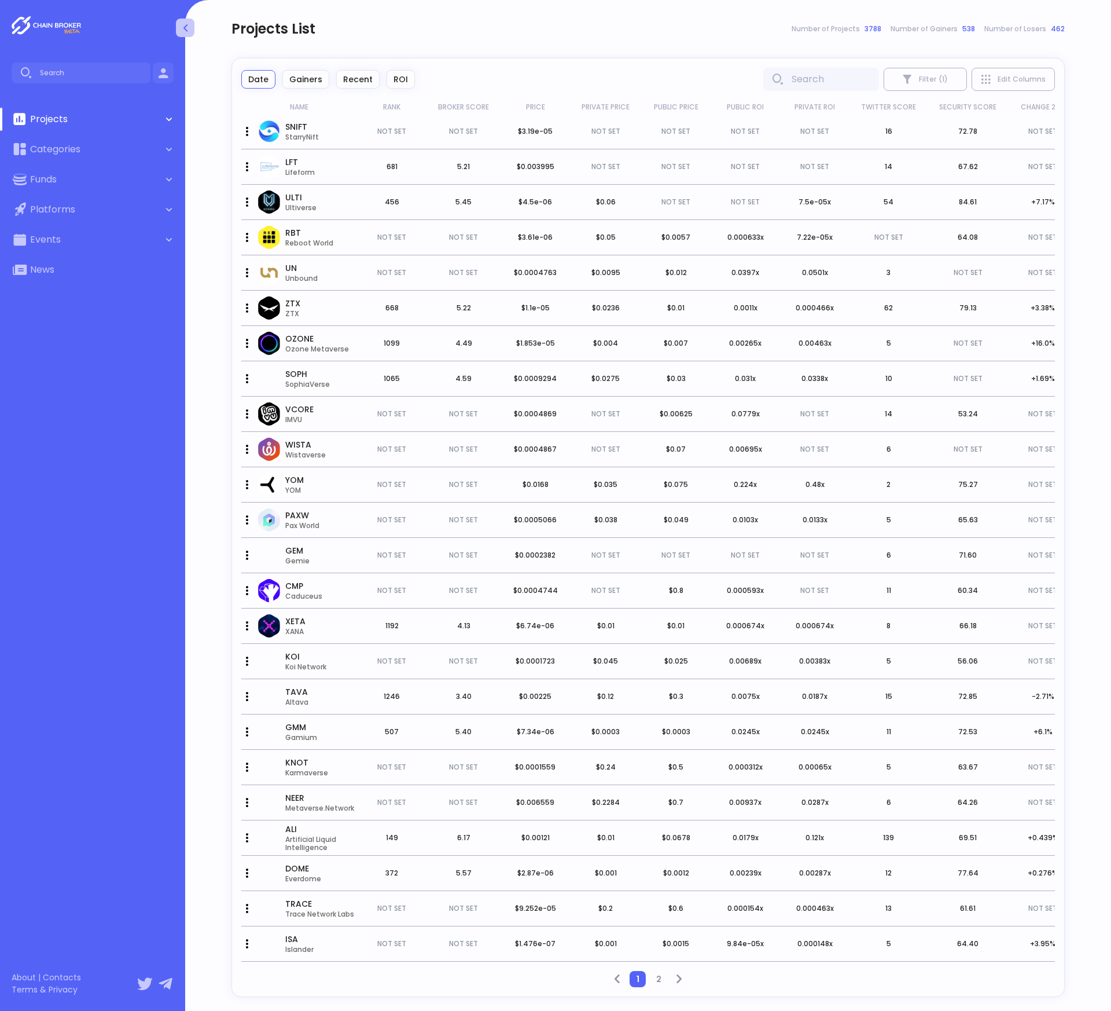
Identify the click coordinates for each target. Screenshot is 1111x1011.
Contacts (62, 978)
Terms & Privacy (45, 990)
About (24, 978)
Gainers (305, 79)
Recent (358, 79)
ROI (400, 79)
